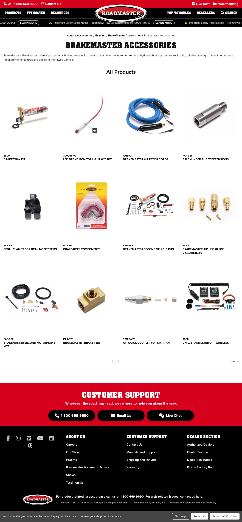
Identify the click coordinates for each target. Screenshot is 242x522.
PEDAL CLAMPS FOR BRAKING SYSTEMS (30, 249)
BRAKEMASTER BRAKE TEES (81, 343)
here (199, 496)
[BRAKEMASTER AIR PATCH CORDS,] (150, 115)
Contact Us (134, 444)
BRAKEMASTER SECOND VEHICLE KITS (148, 249)
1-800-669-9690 (132, 496)
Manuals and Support (141, 452)
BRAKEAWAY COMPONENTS (81, 249)
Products (13, 13)
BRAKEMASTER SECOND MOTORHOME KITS (29, 344)
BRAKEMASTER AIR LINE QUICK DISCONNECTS (203, 251)
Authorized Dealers (200, 444)
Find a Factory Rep (200, 467)
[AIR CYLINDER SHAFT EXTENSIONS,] (210, 115)
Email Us (123, 415)
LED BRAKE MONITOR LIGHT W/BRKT (87, 159)
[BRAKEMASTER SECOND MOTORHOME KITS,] (31, 299)
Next (233, 361)
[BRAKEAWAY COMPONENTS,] (91, 205)
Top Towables (179, 13)
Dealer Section (197, 452)
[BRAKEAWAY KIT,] (31, 115)
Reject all (199, 516)
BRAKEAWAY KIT (14, 159)
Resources (60, 13)
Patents (71, 459)
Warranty (132, 467)
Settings (180, 516)
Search (230, 13)
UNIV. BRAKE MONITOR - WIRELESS (205, 343)
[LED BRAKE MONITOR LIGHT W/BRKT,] (91, 115)
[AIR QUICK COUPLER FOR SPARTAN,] (150, 299)
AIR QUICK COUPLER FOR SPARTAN (146, 343)
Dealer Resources (199, 459)
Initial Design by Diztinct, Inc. (149, 502)
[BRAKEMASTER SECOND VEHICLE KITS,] (150, 205)
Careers (71, 444)
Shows (71, 475)
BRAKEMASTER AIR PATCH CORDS (145, 159)
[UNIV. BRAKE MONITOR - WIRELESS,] (210, 299)
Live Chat (173, 415)
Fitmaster (36, 13)
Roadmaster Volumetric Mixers (87, 467)
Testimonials (75, 482)
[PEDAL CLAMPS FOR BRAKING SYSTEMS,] (31, 205)
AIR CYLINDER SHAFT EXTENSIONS (205, 159)
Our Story (73, 452)
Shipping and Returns (141, 459)
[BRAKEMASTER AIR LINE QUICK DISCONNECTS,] (210, 205)
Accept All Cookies (224, 516)
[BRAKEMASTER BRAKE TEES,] (91, 299)
